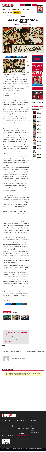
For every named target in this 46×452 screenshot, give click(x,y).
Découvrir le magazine (37, 87)
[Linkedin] (24, 439)
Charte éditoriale (34, 426)
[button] (14, 5)
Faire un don (4, 431)
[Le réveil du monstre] (7, 317)
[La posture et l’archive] (16, 317)
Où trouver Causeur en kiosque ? (23, 428)
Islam (13, 345)
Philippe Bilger (39, 128)
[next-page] (5, 326)
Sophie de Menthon (39, 139)
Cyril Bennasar (39, 120)
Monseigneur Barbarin (29, 345)
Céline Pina (39, 131)
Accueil (3, 15)
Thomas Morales (39, 155)
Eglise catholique (8, 345)
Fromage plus (18, 24)
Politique (7, 15)
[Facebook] (3, 1)
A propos (32, 425)
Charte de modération (35, 432)
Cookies (32, 430)
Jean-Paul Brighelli (39, 124)
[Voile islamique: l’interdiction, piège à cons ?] (25, 317)
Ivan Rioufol (39, 146)
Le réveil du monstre (6, 321)
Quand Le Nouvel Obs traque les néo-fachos (35, 351)
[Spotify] (5, 1)
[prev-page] (3, 326)
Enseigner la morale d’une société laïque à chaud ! (11, 351)
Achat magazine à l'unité (6, 430)
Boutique (9, 0)
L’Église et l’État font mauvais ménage (23, 20)
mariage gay (22, 345)
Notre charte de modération (8, 378)
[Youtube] (18, 442)
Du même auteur (15, 312)
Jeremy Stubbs (38, 143)
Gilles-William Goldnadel (39, 151)
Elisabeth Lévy (39, 112)
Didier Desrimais (39, 135)
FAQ (17, 425)
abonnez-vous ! (7, 341)
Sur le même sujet (7, 312)
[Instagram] (21, 439)
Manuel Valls (17, 345)
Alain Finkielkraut (39, 116)
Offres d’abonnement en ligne (8, 425)
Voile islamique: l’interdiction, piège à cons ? (24, 323)
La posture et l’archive (16, 321)
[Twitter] (7, 1)
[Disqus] (23, 394)
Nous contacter (20, 426)
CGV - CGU (33, 428)
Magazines (40, 9)
